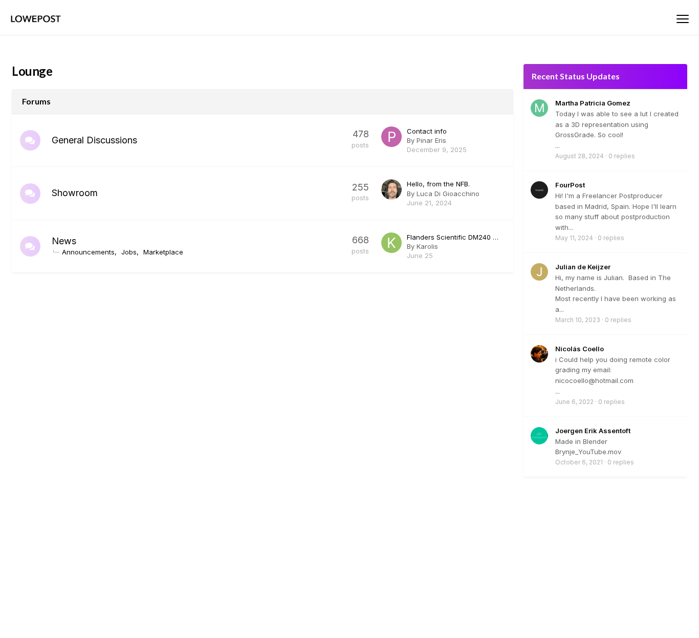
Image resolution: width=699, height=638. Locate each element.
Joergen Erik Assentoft (592, 431)
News (64, 241)
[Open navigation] (682, 19)
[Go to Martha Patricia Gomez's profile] (539, 108)
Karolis (427, 246)
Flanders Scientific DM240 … (452, 237)
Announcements (88, 252)
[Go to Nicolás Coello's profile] (539, 354)
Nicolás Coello (579, 349)
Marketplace (163, 252)
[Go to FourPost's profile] (539, 190)
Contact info (427, 131)
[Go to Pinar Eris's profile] (391, 136)
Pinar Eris (431, 140)
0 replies (621, 156)
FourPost (570, 185)
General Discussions (94, 140)
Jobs (129, 252)
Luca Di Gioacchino (448, 193)
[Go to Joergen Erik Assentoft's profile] (539, 435)
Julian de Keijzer (582, 267)
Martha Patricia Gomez (592, 103)
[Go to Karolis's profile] (391, 242)
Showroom (75, 192)
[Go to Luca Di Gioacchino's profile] (391, 189)
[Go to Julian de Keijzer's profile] (539, 272)
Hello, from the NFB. (438, 184)
